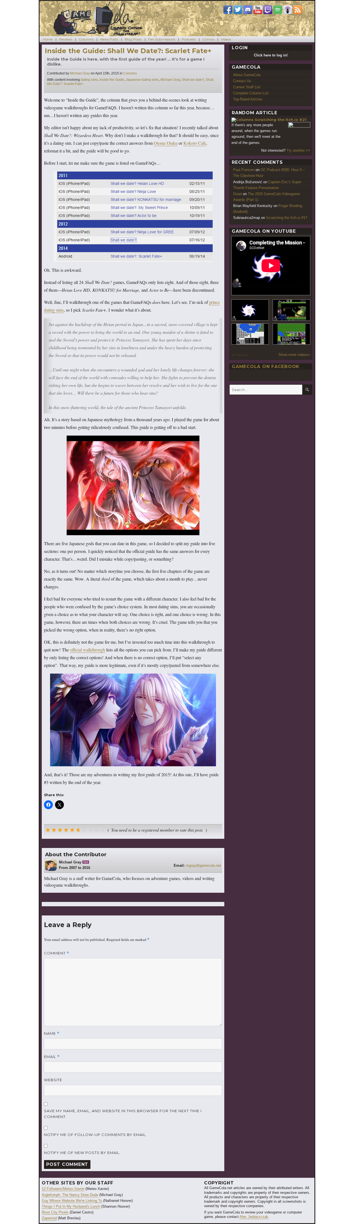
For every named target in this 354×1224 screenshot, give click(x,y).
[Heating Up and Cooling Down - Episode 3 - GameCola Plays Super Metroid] (291, 310)
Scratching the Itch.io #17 (286, 218)
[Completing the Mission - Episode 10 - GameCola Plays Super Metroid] (250, 310)
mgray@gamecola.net (203, 865)
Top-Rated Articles (247, 99)
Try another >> (298, 150)
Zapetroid (49, 1218)
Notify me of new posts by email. (82, 1152)
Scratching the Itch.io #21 (280, 119)
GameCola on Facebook (266, 366)
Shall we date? (193, 80)
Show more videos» (294, 355)
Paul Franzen (243, 170)
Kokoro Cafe (194, 143)
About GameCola (247, 75)
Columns (86, 39)
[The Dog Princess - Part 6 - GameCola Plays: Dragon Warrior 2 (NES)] (291, 334)
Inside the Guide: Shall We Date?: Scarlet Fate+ (128, 51)
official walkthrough (87, 650)
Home (48, 39)
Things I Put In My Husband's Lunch (71, 1206)
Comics (208, 39)
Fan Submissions (161, 39)
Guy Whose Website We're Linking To (72, 1201)
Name (51, 1033)
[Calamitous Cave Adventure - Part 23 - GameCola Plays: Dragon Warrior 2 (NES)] (250, 334)
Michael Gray (80, 73)
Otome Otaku (166, 143)
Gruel (237, 194)
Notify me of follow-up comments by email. (95, 1134)
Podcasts (189, 39)
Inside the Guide (112, 80)
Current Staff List (247, 87)
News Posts (109, 39)
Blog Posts (133, 39)
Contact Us (242, 81)
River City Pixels (55, 1212)
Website (53, 1080)
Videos (226, 39)
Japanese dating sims (142, 80)
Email (52, 1056)
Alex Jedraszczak (254, 1217)
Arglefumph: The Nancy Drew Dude (70, 1195)
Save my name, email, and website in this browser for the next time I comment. (123, 1114)
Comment (56, 953)
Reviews (65, 39)
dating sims (89, 80)
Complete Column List (251, 93)
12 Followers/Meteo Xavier (63, 1189)
